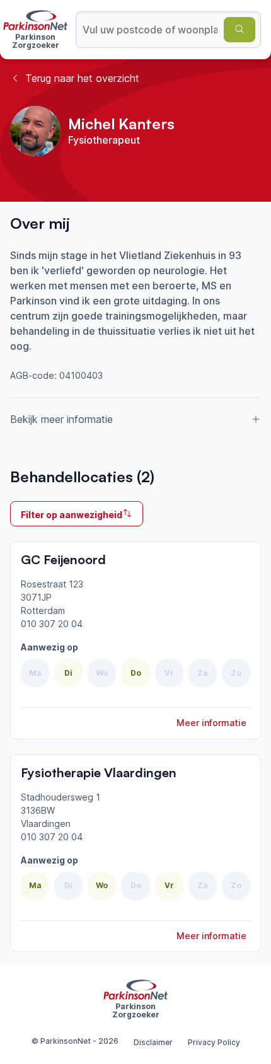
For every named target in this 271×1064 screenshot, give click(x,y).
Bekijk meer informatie (61, 419)
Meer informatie (211, 722)
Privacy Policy (214, 1042)
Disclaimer (153, 1042)
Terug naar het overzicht (82, 78)
